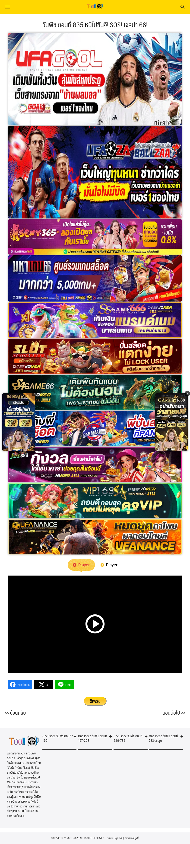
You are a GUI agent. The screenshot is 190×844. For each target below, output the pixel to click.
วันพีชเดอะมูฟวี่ (132, 838)
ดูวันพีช (118, 838)
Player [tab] (84, 564)
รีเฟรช (95, 701)
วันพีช (110, 838)
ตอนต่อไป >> (173, 712)
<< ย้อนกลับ (15, 712)
